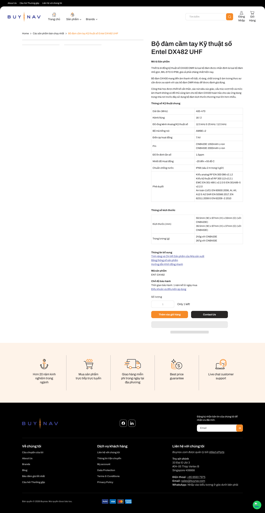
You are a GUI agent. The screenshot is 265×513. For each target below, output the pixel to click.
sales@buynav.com (193, 480)
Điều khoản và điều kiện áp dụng (168, 289)
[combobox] (209, 16)
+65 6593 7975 (196, 477)
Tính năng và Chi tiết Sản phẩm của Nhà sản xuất (177, 256)
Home (25, 33)
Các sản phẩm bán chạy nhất (48, 33)
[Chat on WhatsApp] (257, 505)
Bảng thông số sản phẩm (164, 260)
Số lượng (156, 297)
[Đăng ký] (239, 428)
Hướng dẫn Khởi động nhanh (167, 264)
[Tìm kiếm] (229, 16)
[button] (189, 324)
